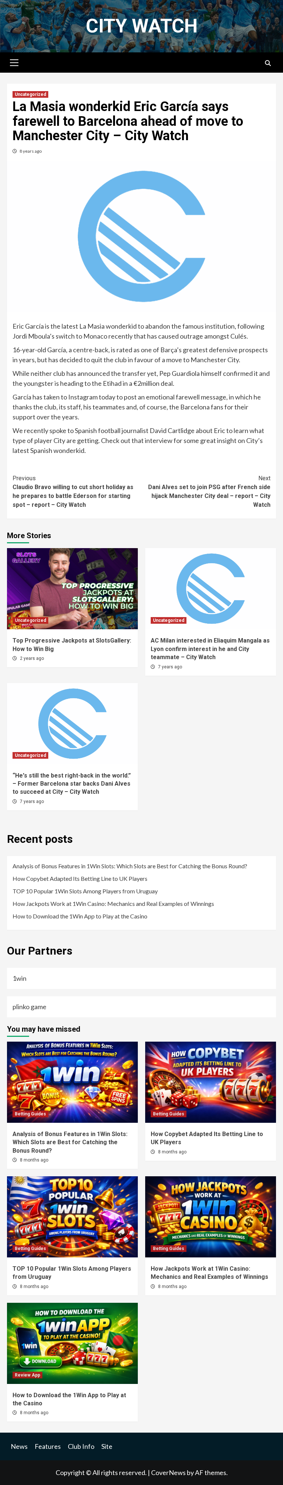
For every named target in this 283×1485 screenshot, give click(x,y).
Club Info (81, 1446)
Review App (27, 1375)
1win (20, 978)
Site (106, 1446)
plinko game (29, 1007)
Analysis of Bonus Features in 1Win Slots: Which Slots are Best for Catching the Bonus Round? (130, 865)
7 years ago (170, 666)
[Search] (267, 63)
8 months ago (34, 1160)
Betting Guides (30, 1114)
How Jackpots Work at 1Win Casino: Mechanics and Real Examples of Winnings (113, 903)
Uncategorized (30, 94)
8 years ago (31, 151)
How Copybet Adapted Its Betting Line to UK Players (80, 878)
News (19, 1446)
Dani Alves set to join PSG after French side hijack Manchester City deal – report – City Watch (209, 491)
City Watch (142, 26)
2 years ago (32, 658)
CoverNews (168, 1472)
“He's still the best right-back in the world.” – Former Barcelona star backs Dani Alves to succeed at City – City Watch (72, 784)
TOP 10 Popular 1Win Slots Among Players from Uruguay (85, 890)
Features (48, 1446)
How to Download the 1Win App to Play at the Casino (80, 916)
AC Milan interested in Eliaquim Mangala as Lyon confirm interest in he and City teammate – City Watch (210, 649)
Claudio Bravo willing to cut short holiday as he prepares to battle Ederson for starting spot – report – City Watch (73, 491)
